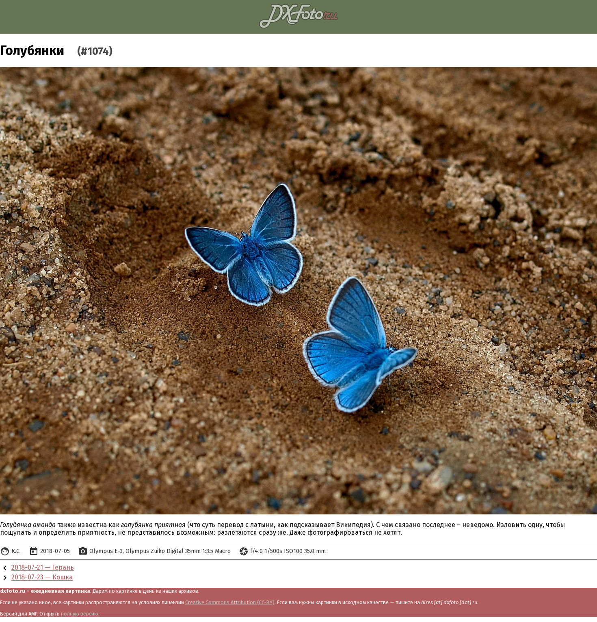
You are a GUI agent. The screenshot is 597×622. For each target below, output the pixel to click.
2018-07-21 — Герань (42, 568)
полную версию (79, 614)
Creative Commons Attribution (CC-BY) (230, 602)
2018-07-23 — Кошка (42, 577)
